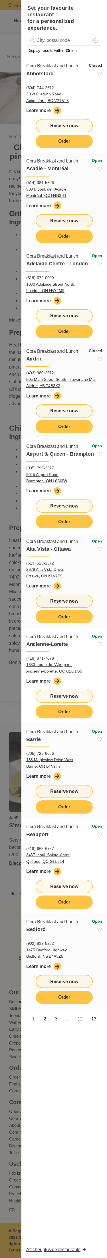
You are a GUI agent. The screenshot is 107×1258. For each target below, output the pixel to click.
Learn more (38, 110)
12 (80, 1018)
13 (93, 1018)
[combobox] (64, 40)
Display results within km (51, 50)
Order (64, 141)
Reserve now (64, 125)
